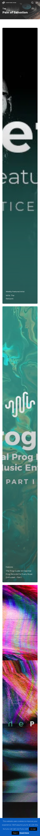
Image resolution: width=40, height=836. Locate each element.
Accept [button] (33, 829)
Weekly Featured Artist (15, 292)
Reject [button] (15, 833)
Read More (24, 833)
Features (9, 567)
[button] (37, 3)
